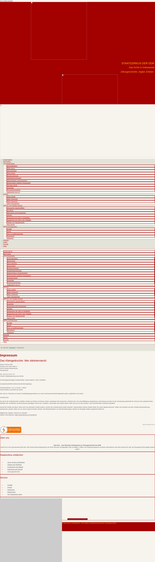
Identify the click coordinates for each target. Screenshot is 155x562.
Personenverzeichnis (13, 190)
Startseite (12, 348)
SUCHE (5, 244)
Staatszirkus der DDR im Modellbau (18, 217)
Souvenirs (10, 210)
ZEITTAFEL (7, 162)
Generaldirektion (12, 166)
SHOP (5, 242)
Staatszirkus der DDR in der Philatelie (19, 220)
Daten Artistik (11, 196)
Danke (9, 231)
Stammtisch (10, 236)
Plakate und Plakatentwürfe (15, 222)
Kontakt (9, 229)
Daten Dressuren (12, 199)
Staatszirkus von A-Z (13, 192)
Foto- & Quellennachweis (15, 234)
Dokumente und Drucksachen (16, 213)
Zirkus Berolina (11, 171)
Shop (5, 246)
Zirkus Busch (11, 173)
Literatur (9, 215)
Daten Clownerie (12, 201)
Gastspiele (10, 188)
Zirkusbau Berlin (12, 185)
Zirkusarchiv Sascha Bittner (15, 208)
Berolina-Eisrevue (12, 175)
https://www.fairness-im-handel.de (26, 415)
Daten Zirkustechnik (13, 204)
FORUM (6, 240)
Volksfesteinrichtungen (14, 178)
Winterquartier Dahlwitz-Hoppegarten (19, 183)
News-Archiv (11, 225)
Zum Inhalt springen (6, 1)
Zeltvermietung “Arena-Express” (17, 180)
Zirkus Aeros (11, 168)
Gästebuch (10, 238)
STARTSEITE (7, 160)
